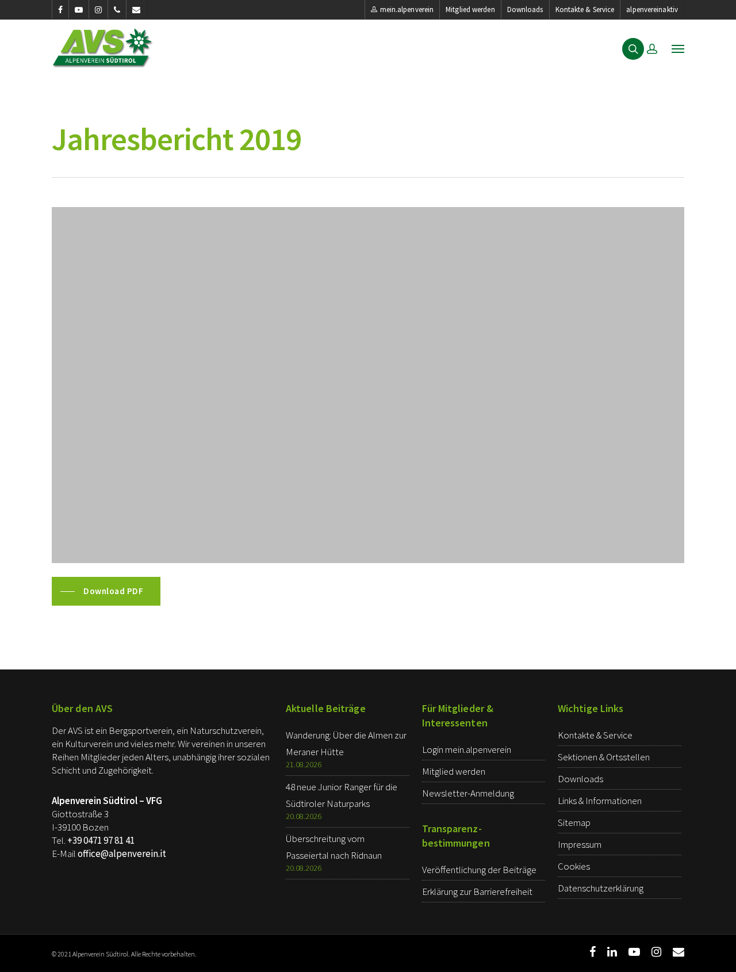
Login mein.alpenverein (466, 749)
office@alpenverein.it (122, 853)
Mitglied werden (470, 9)
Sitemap (574, 822)
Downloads (525, 9)
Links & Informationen (600, 800)
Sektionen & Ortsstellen (604, 757)
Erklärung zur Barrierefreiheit (477, 891)
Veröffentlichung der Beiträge (479, 869)
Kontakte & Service (585, 9)
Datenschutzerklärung (600, 888)
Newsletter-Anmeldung (468, 793)
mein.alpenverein (407, 9)
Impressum (579, 844)
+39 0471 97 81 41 (101, 840)
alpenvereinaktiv (652, 9)
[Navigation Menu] (678, 48)
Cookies (574, 866)
